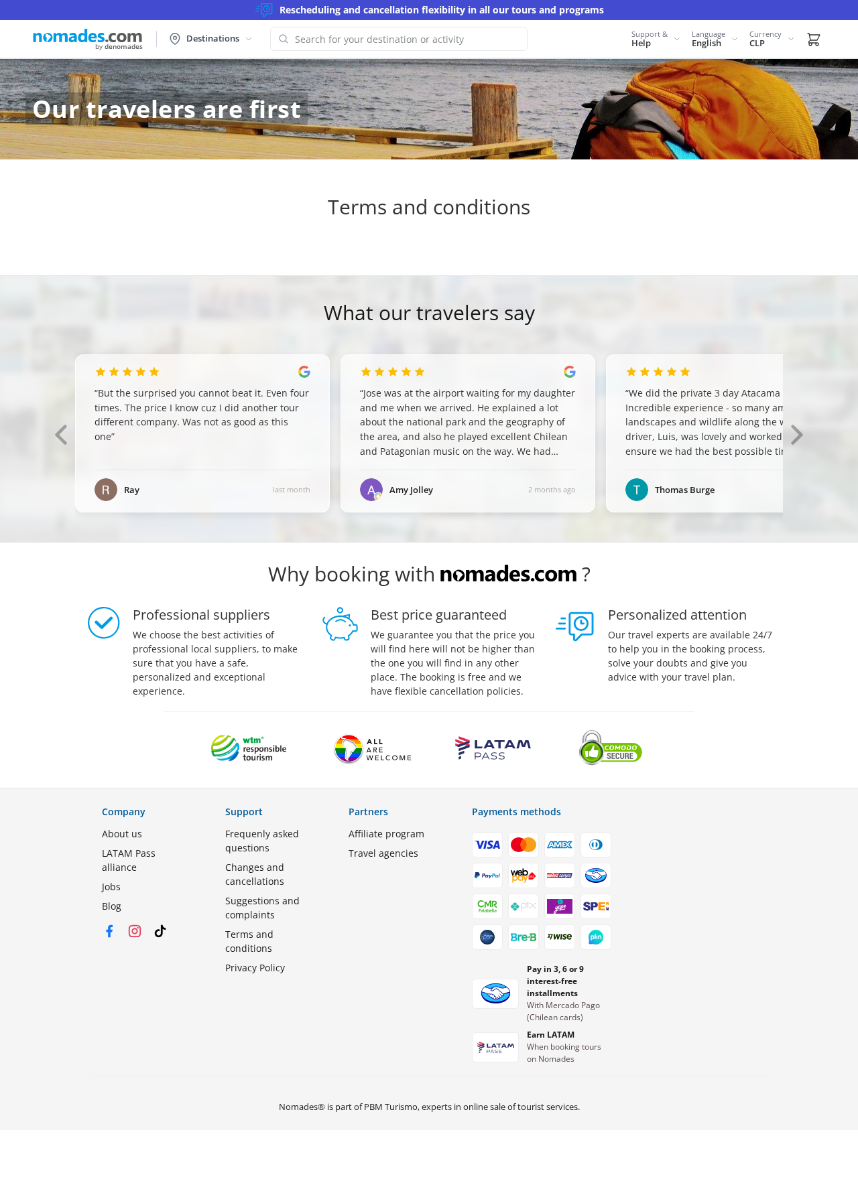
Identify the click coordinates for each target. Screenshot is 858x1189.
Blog (111, 906)
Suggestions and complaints (262, 907)
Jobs (111, 886)
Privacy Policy (255, 967)
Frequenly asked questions (262, 840)
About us (122, 833)
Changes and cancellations (254, 874)
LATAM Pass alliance (129, 860)
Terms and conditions (249, 941)
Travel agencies (383, 853)
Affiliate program (386, 833)
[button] (656, 39)
